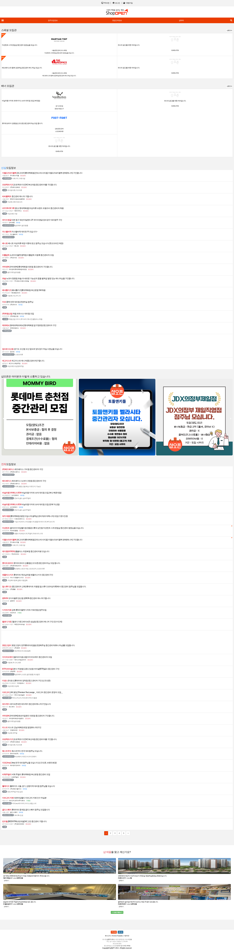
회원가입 (129, 3)
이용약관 (126, 936)
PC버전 (106, 3)
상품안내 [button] (229, 30)
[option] (117, 20)
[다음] (230, 418)
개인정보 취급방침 (117, 936)
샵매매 (181, 20)
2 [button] (115, 159)
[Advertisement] (117, 340)
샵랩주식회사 (114, 948)
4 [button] (120, 159)
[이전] (3, 418)
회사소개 (107, 936)
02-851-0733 (175, 50)
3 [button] (117, 159)
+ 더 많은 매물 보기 (117, 912)
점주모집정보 (53, 20)
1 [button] (113, 159)
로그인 (117, 3)
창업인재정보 (117, 20)
